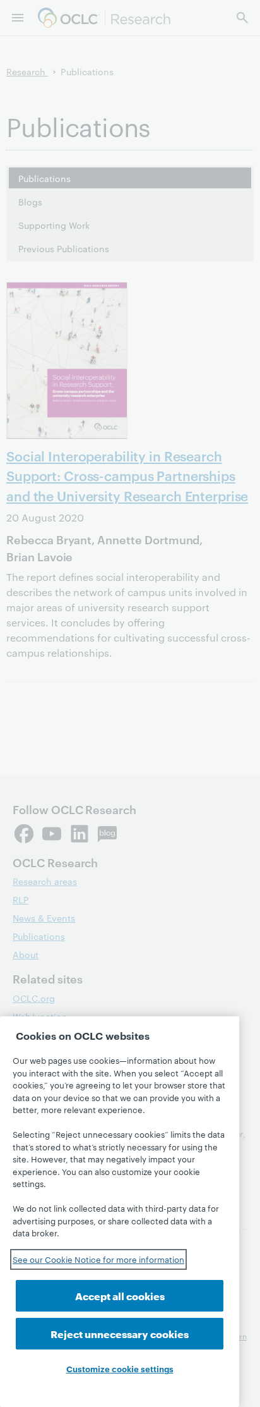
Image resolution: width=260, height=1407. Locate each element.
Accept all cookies (120, 1295)
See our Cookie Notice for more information (98, 1259)
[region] (119, 1211)
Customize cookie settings (120, 1368)
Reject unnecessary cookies (119, 1333)
